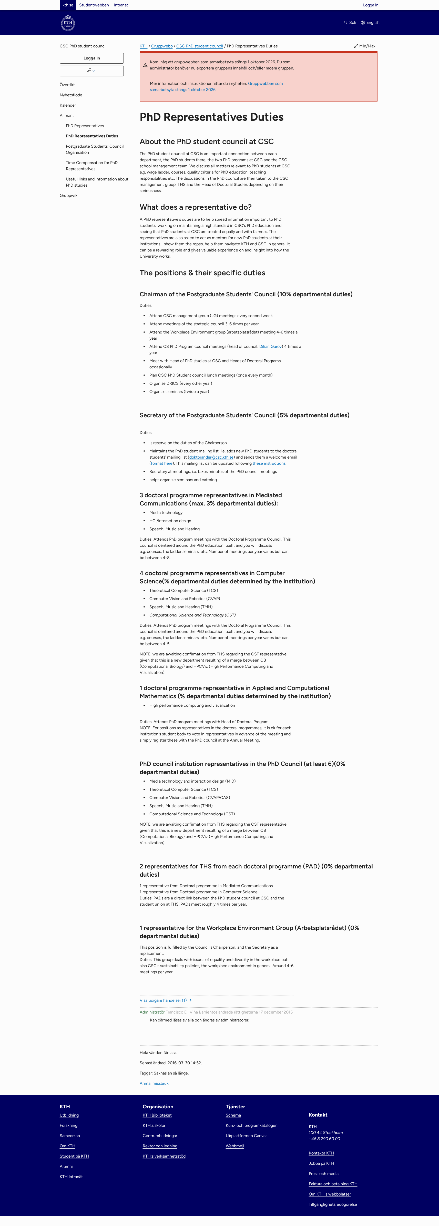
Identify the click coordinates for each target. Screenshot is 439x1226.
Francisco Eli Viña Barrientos (191, 1012)
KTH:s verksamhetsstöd (164, 1156)
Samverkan (70, 1135)
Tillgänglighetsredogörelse (333, 1204)
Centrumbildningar (160, 1135)
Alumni (66, 1166)
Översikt (67, 84)
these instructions (269, 463)
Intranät (121, 5)
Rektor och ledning (160, 1145)
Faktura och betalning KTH (333, 1183)
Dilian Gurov (270, 346)
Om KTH (67, 1145)
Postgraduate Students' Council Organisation (95, 149)
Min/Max (367, 46)
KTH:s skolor (154, 1125)
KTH (144, 46)
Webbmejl (235, 1145)
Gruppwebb (162, 46)
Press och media (324, 1173)
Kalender (68, 105)
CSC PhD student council (199, 46)
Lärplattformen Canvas (246, 1135)
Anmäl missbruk (154, 1083)
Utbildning (69, 1115)
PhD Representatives (85, 125)
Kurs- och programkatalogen (252, 1125)
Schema (233, 1115)
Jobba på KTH (321, 1163)
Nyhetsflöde (71, 95)
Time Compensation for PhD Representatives (92, 165)
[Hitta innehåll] (92, 71)
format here (161, 463)
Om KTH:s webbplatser (330, 1194)
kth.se (68, 5)
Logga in (371, 5)
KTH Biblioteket (157, 1115)
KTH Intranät (71, 1176)
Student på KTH (74, 1156)
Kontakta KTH (321, 1153)
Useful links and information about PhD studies (97, 182)
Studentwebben (94, 5)
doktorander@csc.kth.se (211, 457)
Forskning (68, 1125)
